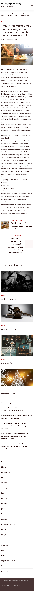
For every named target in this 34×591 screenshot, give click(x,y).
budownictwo (5, 472)
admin (3, 39)
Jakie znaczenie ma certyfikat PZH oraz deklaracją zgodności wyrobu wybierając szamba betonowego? (17, 426)
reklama (4, 519)
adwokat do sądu (8, 329)
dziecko (4, 483)
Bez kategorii (5, 462)
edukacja (4, 488)
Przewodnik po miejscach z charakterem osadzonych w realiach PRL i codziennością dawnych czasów (15, 446)
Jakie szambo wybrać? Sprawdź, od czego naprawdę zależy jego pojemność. (14, 409)
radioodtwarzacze (9, 299)
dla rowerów (6, 363)
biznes (3, 467)
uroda (3, 550)
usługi (3, 555)
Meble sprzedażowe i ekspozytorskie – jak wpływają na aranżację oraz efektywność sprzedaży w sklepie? (14, 436)
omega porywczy (11, 3)
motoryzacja (5, 503)
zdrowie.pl (4, 571)
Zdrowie (4, 566)
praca (3, 509)
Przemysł (4, 514)
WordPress (17, 585)
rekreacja (4, 529)
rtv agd (3, 535)
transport (4, 545)
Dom (2, 477)
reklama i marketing (8, 524)
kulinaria (4, 498)
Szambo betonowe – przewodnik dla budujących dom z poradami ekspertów (17, 417)
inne (3, 21)
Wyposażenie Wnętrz (8, 561)
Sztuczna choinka (8, 393)
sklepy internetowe (7, 540)
